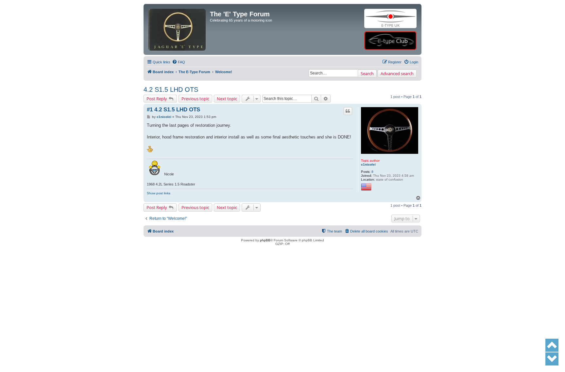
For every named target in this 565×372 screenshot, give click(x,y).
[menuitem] (178, 62)
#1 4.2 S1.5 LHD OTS (173, 109)
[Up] (551, 345)
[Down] (551, 358)
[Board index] (177, 18)
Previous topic (195, 99)
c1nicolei (368, 164)
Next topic (227, 99)
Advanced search (397, 73)
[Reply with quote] (348, 111)
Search (367, 73)
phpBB (265, 240)
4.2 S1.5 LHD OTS (171, 89)
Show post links (158, 193)
